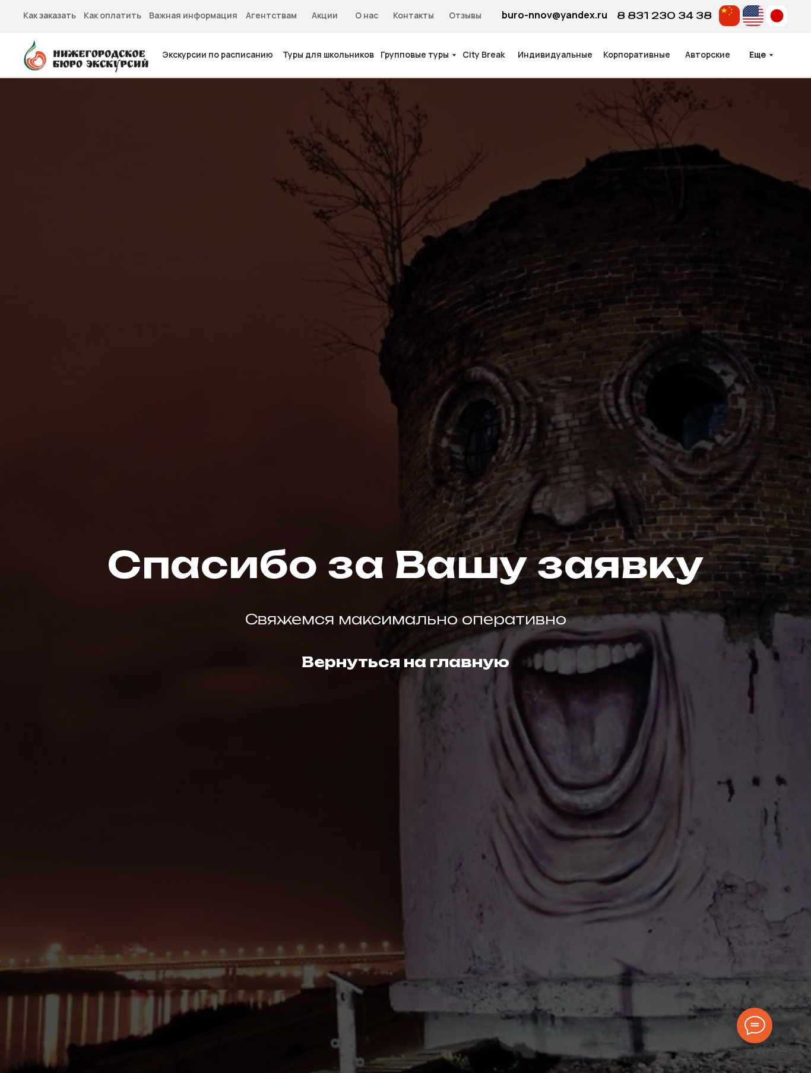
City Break (483, 54)
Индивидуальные (555, 54)
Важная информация (193, 15)
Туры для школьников (328, 54)
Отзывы (465, 15)
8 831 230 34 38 (664, 15)
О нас (366, 15)
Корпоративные (636, 54)
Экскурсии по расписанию (218, 54)
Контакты (413, 15)
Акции (325, 15)
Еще (757, 54)
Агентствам (271, 15)
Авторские (707, 54)
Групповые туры (415, 54)
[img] (729, 15)
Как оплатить (112, 15)
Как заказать (49, 15)
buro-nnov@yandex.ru (554, 14)
